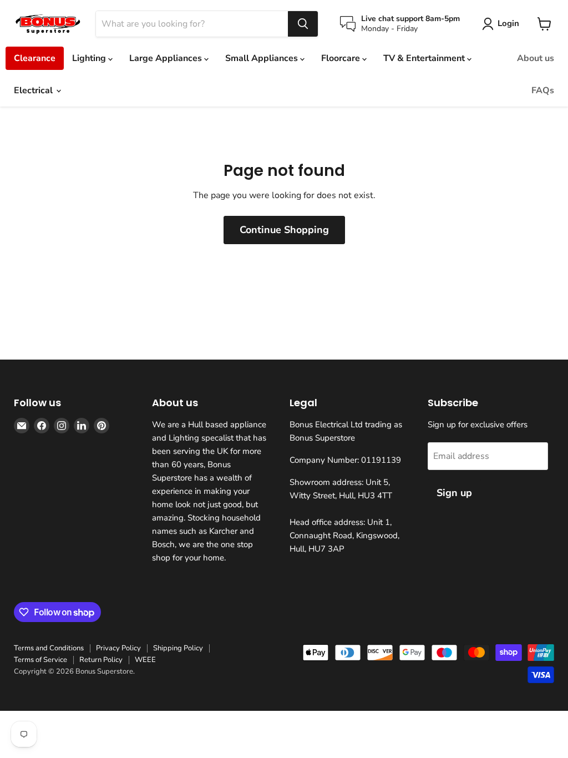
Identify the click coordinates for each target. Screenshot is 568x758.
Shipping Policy (178, 648)
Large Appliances (166, 58)
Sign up (454, 492)
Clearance (34, 58)
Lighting (90, 58)
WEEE (145, 660)
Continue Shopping (284, 229)
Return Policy (101, 660)
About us (535, 58)
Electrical (34, 90)
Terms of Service (40, 660)
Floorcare (341, 58)
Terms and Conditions (49, 648)
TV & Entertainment (425, 58)
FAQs (542, 90)
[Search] (303, 24)
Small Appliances (262, 58)
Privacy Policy (118, 648)
